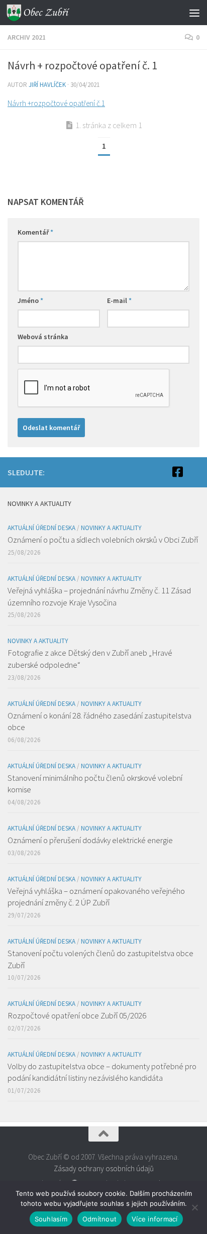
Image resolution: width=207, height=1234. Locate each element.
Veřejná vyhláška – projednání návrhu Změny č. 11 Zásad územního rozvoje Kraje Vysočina (99, 596)
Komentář (35, 232)
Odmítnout (99, 1219)
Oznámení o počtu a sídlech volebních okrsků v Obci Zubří (103, 539)
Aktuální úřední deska (41, 528)
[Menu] (194, 12)
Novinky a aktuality (111, 528)
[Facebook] (177, 472)
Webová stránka (43, 336)
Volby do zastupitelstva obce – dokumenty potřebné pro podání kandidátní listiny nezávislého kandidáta (102, 1072)
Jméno (30, 300)
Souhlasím (51, 1219)
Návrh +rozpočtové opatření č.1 (56, 103)
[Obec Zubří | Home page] (49, 12)
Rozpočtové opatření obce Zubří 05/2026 (77, 1015)
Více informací (155, 1219)
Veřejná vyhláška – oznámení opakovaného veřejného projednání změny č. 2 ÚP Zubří (96, 896)
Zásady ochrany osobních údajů (104, 1168)
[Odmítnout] (194, 1207)
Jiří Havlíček (47, 84)
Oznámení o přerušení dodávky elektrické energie (90, 840)
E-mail (119, 300)
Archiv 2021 (27, 37)
